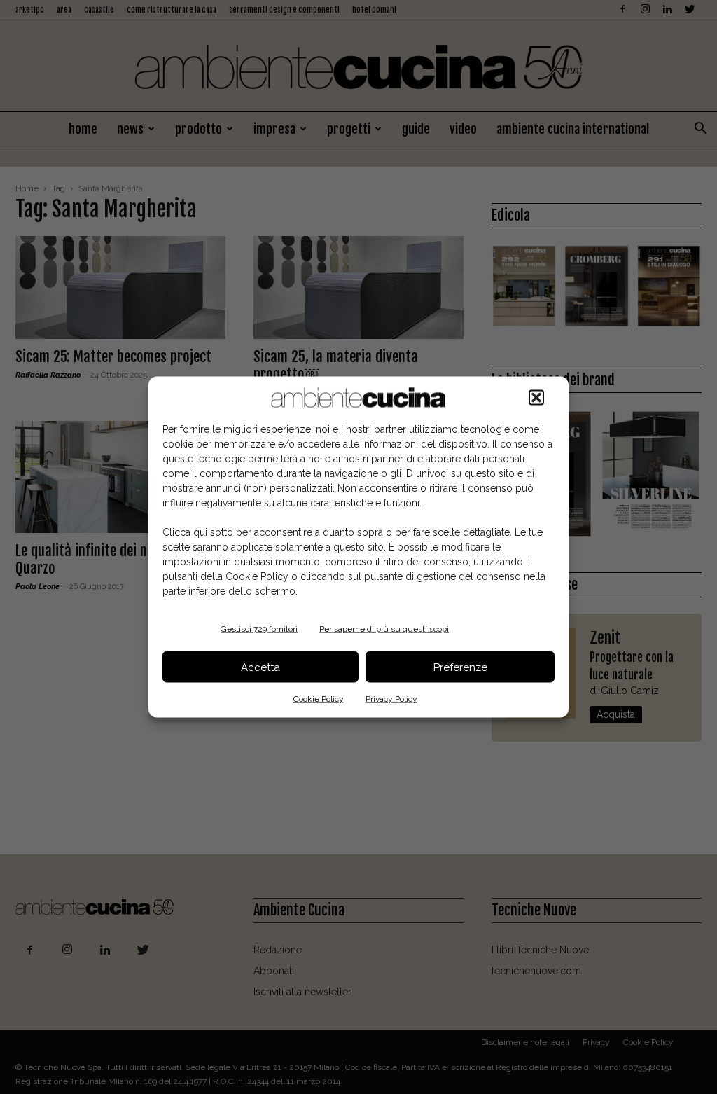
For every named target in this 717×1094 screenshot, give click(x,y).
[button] (536, 398)
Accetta (260, 666)
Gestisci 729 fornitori (259, 629)
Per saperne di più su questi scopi (384, 629)
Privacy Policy (391, 699)
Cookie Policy (318, 699)
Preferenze (460, 666)
